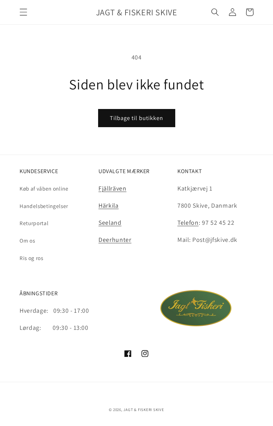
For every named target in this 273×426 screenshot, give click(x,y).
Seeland (110, 222)
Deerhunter (115, 239)
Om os (27, 240)
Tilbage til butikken (137, 118)
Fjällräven (112, 188)
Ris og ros (31, 257)
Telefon (188, 222)
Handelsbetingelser (44, 205)
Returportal (34, 223)
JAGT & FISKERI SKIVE (143, 409)
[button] (23, 12)
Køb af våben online (44, 188)
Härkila (108, 205)
